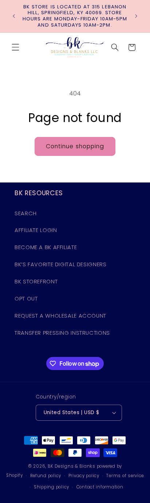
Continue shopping (75, 146)
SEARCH (26, 213)
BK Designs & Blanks (71, 466)
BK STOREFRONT (36, 281)
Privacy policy (83, 476)
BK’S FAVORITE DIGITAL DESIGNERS (61, 264)
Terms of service (125, 476)
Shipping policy (51, 487)
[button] (15, 47)
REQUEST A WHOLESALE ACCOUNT (60, 315)
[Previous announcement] (14, 16)
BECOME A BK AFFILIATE (46, 247)
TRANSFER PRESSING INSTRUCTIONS (62, 333)
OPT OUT (26, 298)
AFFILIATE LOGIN (36, 230)
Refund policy (46, 476)
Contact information (99, 487)
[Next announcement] (136, 16)
